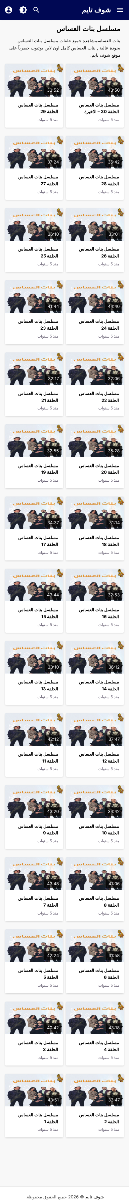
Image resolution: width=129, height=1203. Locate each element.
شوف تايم (96, 10)
